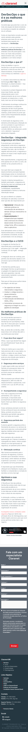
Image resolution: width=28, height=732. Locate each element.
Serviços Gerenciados (11, 666)
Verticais (6, 678)
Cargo (3, 588)
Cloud (6, 664)
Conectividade (9, 668)
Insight (5, 680)
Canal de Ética (7, 682)
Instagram (7, 719)
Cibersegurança (9, 670)
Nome (3, 565)
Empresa (4, 594)
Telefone (4, 582)
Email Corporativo (6, 576)
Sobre (5, 683)
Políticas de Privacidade (10, 687)
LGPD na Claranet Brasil (10, 685)
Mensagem (4, 600)
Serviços (6, 662)
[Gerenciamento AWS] (14, 533)
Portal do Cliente (8, 709)
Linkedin (6, 717)
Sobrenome (5, 570)
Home (3, 6)
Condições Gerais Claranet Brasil (13, 689)
